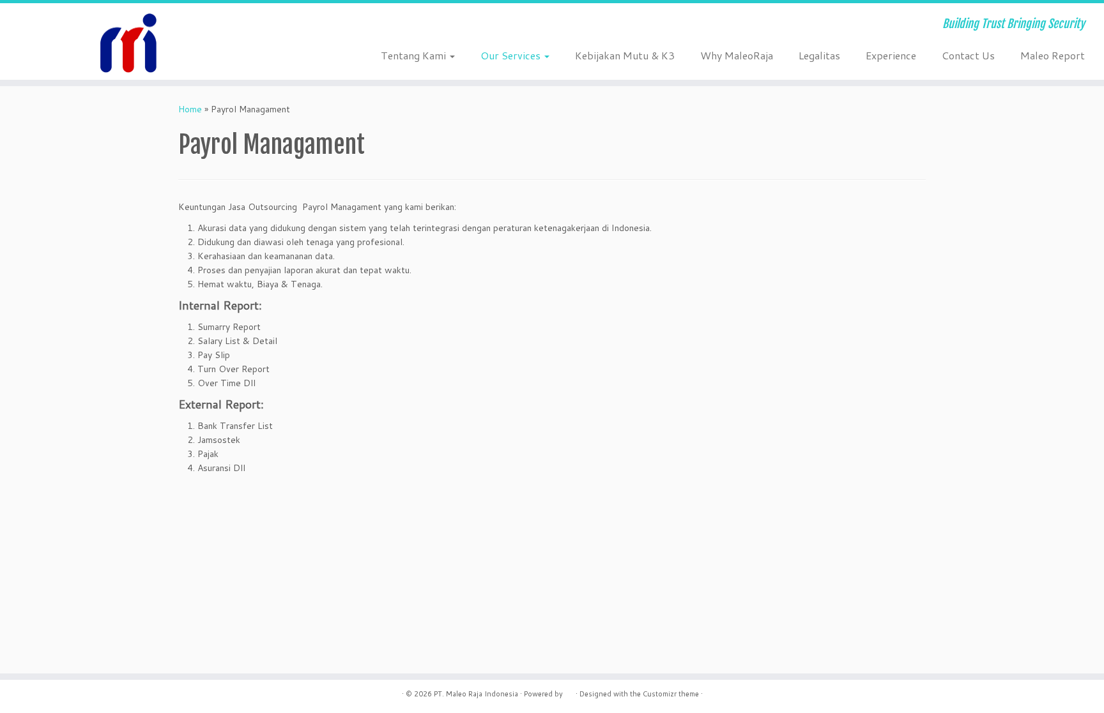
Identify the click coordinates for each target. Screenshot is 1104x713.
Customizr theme (671, 694)
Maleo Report (1052, 55)
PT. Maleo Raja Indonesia (476, 694)
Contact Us (968, 55)
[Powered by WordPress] (569, 691)
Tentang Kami (414, 55)
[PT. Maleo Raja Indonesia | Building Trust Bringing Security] (127, 41)
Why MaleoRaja (736, 55)
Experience (891, 55)
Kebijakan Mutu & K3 (625, 55)
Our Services (511, 55)
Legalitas (819, 55)
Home (190, 109)
